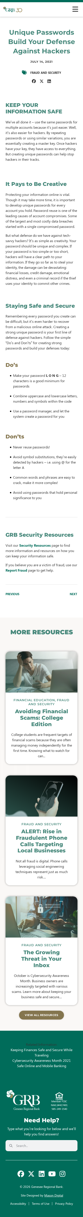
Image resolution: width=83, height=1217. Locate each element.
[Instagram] (62, 1174)
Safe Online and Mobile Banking (41, 1065)
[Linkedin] (41, 1174)
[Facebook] (20, 1174)
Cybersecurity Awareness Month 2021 (41, 1060)
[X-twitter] (31, 1174)
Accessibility (18, 1203)
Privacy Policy (64, 1203)
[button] (34, 81)
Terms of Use (40, 1203)
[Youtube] (52, 1174)
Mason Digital (53, 1195)
